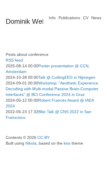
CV (85, 17)
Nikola (31, 143)
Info (52, 17)
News (96, 17)
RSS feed (14, 60)
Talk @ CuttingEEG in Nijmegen (66, 77)
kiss (67, 143)
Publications (69, 17)
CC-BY (43, 137)
